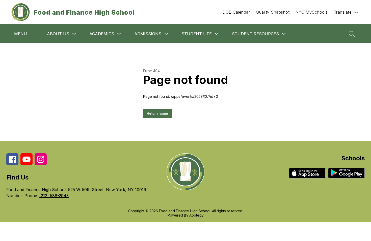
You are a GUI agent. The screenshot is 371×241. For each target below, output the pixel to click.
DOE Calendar (236, 12)
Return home (157, 113)
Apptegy (196, 215)
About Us (58, 33)
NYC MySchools (312, 12)
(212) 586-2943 (54, 195)
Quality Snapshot (272, 12)
